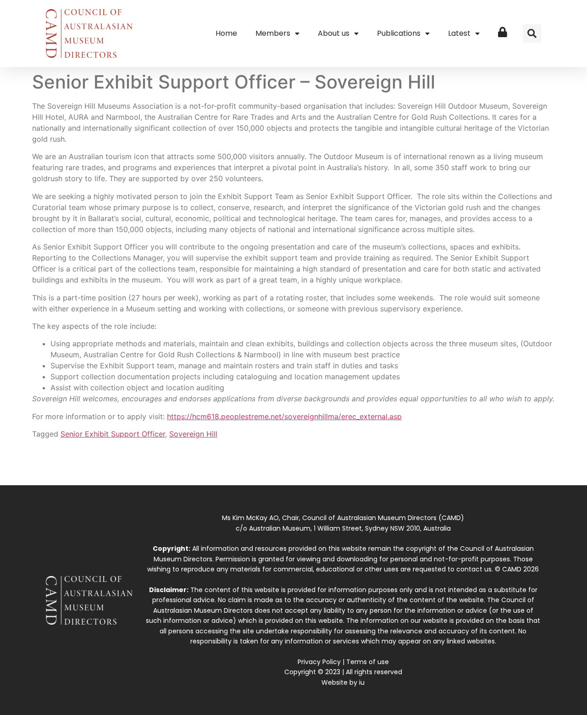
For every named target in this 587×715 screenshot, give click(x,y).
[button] (532, 33)
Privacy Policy (319, 661)
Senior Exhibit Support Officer (113, 433)
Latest (459, 33)
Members (272, 33)
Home (226, 33)
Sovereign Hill (193, 433)
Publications (399, 33)
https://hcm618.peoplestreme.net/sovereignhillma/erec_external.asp (284, 416)
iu (362, 682)
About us (333, 33)
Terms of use (367, 661)
